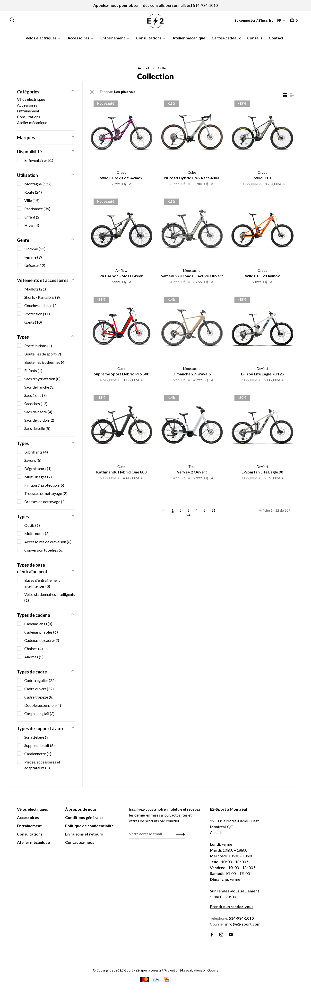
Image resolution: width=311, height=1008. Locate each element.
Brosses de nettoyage (45, 501)
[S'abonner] (179, 833)
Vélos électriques (41, 38)
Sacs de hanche (39, 387)
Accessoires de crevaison (47, 541)
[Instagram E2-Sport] (221, 934)
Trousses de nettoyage (45, 493)
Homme (34, 248)
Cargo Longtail (39, 713)
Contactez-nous (79, 842)
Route (33, 192)
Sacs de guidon (39, 420)
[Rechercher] (12, 20)
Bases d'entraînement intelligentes (42, 583)
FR (279, 20)
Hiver (31, 225)
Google (212, 970)
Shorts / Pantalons (42, 297)
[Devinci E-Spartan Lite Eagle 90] (262, 426)
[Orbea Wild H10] (262, 132)
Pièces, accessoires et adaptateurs (42, 765)
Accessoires (78, 38)
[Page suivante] (188, 515)
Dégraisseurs (38, 468)
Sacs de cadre (38, 411)
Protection (37, 313)
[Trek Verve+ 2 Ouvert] (192, 426)
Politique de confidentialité (89, 825)
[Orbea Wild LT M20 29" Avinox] (121, 132)
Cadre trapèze (38, 697)
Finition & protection (44, 485)
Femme (33, 257)
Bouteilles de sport (42, 354)
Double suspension (42, 705)
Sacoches (35, 403)
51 (214, 510)
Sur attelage (37, 737)
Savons (32, 460)
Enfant (32, 217)
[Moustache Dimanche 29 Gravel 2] (192, 328)
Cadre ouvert (39, 688)
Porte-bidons (38, 345)
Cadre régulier (40, 680)
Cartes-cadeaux (226, 38)
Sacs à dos (35, 395)
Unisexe (34, 265)
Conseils (254, 38)
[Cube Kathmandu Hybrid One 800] (121, 426)
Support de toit (39, 745)
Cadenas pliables (41, 632)
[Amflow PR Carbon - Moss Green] (121, 230)
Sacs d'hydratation (42, 378)
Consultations (149, 38)
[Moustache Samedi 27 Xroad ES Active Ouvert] (192, 230)
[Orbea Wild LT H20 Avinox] (262, 230)
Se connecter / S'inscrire (253, 20)
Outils (32, 525)
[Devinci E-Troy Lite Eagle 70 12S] (262, 328)
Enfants (33, 370)
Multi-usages (38, 476)
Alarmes (33, 656)
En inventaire (38, 160)
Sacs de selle (37, 428)
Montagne (38, 184)
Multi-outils (37, 533)
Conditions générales (84, 817)
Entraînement (112, 38)
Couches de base (41, 305)
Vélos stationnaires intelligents (49, 597)
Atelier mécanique (189, 38)
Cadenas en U (38, 623)
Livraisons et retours (84, 834)
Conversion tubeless (43, 550)
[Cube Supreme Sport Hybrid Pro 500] (121, 328)
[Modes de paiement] (145, 980)
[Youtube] (231, 934)
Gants (33, 322)
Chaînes (33, 648)
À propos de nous (81, 809)
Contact (276, 38)
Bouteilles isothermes (45, 362)
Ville (31, 200)
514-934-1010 (205, 5)
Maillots (35, 289)
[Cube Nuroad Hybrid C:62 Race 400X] (192, 132)
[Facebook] (212, 934)
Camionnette (37, 753)
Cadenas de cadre (41, 640)
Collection (165, 68)
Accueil (143, 68)
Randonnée (37, 208)
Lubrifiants (36, 452)
